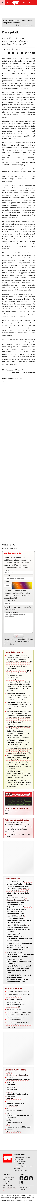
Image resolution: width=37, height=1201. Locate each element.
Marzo (18, 1126)
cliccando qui (9, 598)
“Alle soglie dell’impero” (13, 370)
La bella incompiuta (14, 1020)
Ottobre (17, 1093)
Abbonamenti (7, 1185)
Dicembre (10, 1083)
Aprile (14, 1121)
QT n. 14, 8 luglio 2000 (15, 20)
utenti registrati (22, 560)
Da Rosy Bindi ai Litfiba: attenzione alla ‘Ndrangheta (18, 783)
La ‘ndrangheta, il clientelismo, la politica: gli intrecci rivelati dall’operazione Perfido (18, 696)
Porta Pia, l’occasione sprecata (18, 992)
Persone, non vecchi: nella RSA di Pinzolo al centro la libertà (18, 1013)
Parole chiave (7, 1179)
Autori (5, 1183)
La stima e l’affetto (13, 997)
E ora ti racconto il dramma (17, 1017)
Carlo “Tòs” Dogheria (14, 49)
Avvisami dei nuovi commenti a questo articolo (17, 608)
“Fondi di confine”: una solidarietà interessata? (15, 1003)
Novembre (11, 1088)
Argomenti (6, 1181)
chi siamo (17, 1168)
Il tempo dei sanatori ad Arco (17, 1022)
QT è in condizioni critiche (16, 808)
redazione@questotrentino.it (23, 1166)
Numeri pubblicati (9, 1177)
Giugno (14, 1109)
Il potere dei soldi (13, 1007)
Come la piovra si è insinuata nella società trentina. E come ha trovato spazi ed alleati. (18, 705)
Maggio (19, 1115)
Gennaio (17, 1079)
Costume (18, 378)
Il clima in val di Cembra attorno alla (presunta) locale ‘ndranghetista (18, 674)
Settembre (13, 1098)
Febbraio (17, 1074)
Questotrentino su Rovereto (22, 372)
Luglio (15, 1103)
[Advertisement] (18, 461)
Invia (19, 636)
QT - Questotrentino (14, 999)
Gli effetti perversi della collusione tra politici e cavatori (18, 774)
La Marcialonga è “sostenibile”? (18, 994)
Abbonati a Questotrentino (17, 820)
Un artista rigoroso (13, 1009)
